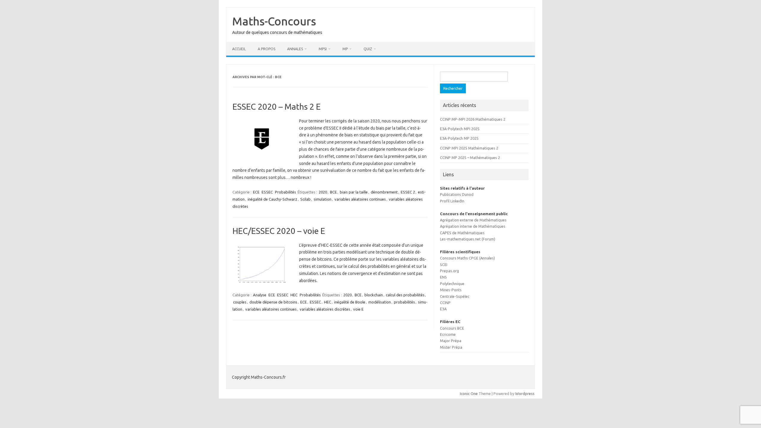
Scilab (305, 199)
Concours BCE (452, 328)
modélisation (379, 302)
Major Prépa (450, 341)
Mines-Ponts (451, 290)
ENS (443, 277)
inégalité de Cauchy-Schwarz (272, 199)
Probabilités (285, 192)
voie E (358, 309)
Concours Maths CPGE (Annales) (467, 258)
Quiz (368, 49)
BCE (333, 192)
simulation (322, 199)
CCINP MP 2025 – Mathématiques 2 (470, 157)
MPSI (323, 49)
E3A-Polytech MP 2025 (459, 138)
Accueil (239, 49)
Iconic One (469, 393)
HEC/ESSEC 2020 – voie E (278, 230)
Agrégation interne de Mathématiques (472, 226)
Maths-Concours (274, 21)
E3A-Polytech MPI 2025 (459, 129)
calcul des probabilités (405, 295)
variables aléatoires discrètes (325, 309)
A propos (266, 49)
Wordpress (524, 393)
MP (345, 49)
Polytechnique (452, 283)
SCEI (443, 264)
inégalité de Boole (349, 302)
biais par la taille (354, 192)
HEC (294, 295)
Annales (295, 49)
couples (239, 302)
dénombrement (384, 192)
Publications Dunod (457, 194)
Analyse (259, 295)
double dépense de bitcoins (273, 302)
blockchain (373, 295)
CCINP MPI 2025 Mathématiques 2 (469, 148)
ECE (256, 192)
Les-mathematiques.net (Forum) (467, 239)
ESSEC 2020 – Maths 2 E (276, 106)
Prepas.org (449, 271)
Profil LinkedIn (452, 201)
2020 (323, 192)
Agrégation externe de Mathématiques (473, 220)
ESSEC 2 (408, 192)
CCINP (445, 302)
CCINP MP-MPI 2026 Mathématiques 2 (472, 119)
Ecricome (448, 334)
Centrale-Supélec (454, 296)
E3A (443, 309)
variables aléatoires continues (360, 199)
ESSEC (267, 192)
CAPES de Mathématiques (462, 233)
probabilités (404, 302)
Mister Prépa (451, 347)
